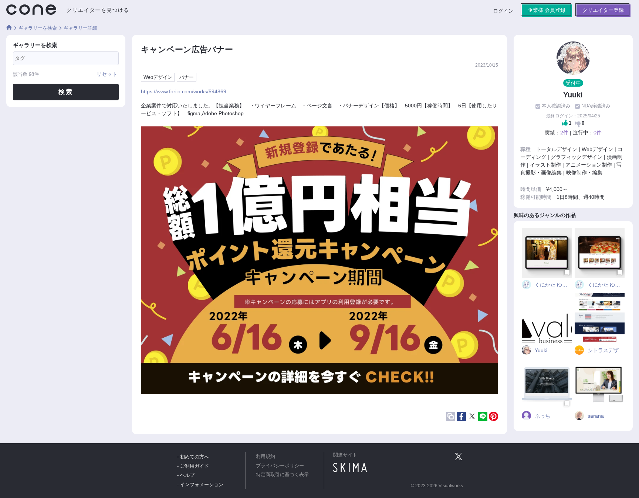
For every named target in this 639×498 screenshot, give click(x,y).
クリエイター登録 (603, 10)
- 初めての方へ (193, 456)
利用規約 (265, 456)
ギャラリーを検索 (37, 28)
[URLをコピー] (450, 416)
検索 (66, 92)
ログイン (503, 11)
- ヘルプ (186, 475)
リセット (107, 74)
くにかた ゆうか (552, 285)
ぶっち (541, 416)
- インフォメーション (200, 484)
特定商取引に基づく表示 (282, 474)
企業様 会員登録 (546, 10)
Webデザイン (157, 77)
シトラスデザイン (605, 350)
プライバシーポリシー (280, 465)
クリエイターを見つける (98, 10)
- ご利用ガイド (193, 466)
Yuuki (540, 350)
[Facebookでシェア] (461, 416)
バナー (186, 77)
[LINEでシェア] (482, 416)
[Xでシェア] (472, 416)
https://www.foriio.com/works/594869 (183, 91)
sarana (595, 416)
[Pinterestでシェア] (493, 416)
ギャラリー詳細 (80, 28)
